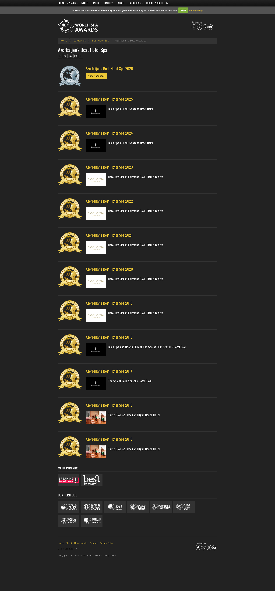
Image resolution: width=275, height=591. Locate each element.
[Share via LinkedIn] (70, 56)
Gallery (108, 3)
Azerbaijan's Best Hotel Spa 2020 (109, 269)
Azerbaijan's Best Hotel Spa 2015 (109, 439)
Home (62, 3)
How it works (80, 542)
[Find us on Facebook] (194, 27)
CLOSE (183, 10)
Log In (149, 3)
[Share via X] (65, 56)
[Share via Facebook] (60, 56)
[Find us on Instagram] (205, 27)
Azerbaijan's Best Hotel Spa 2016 (109, 405)
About (121, 3)
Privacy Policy (195, 10)
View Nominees (96, 75)
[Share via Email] (76, 56)
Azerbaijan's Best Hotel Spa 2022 (109, 201)
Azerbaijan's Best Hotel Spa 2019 (109, 303)
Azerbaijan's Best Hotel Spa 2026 (109, 68)
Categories (80, 40)
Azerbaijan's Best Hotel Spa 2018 (109, 337)
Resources (136, 3)
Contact (94, 542)
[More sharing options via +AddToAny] (81, 56)
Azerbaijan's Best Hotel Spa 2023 (109, 167)
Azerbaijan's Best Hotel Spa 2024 (109, 133)
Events (85, 3)
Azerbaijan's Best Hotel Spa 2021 (109, 235)
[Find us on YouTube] (210, 27)
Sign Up (159, 3)
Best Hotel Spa (100, 40)
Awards (72, 3)
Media (96, 3)
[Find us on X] (199, 27)
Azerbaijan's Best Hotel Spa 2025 (109, 99)
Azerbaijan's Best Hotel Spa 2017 (109, 371)
